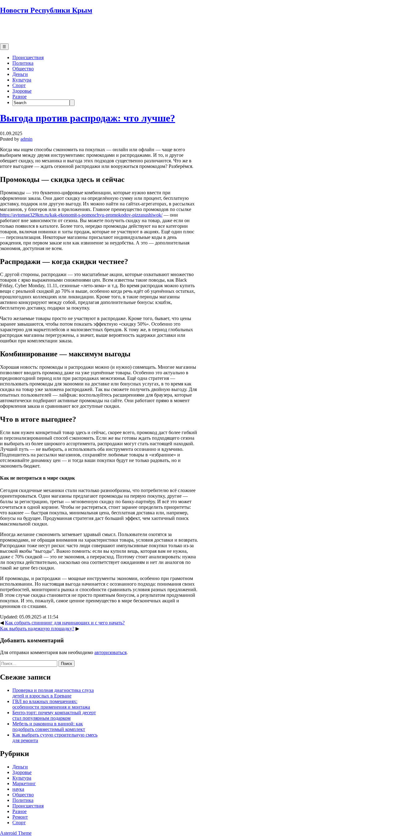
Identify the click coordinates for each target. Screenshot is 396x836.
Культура (21, 79)
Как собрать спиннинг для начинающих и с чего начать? (65, 622)
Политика (22, 63)
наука (18, 789)
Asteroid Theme (16, 833)
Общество (23, 68)
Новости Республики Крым (46, 10)
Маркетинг (24, 783)
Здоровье (22, 91)
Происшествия (28, 57)
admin (26, 139)
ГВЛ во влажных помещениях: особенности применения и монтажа (51, 704)
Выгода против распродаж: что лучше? (87, 118)
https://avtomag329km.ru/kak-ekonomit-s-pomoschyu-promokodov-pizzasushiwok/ (81, 215)
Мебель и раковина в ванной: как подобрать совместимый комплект (48, 726)
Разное (19, 96)
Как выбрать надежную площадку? (37, 628)
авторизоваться (110, 652)
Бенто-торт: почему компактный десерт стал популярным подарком (54, 715)
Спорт (19, 85)
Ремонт (20, 817)
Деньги (20, 74)
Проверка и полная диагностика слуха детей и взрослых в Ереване (53, 693)
